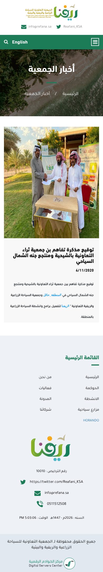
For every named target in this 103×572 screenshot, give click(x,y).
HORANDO (91, 421)
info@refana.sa (40, 27)
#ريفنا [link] (65, 306)
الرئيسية (70, 94)
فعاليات (45, 388)
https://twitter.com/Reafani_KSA (56, 482)
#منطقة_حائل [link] (52, 295)
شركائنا (46, 410)
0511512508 (56, 504)
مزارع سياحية (88, 410)
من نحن (45, 377)
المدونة (46, 399)
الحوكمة (92, 388)
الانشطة (92, 399)
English (20, 41)
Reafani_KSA (72, 27)
